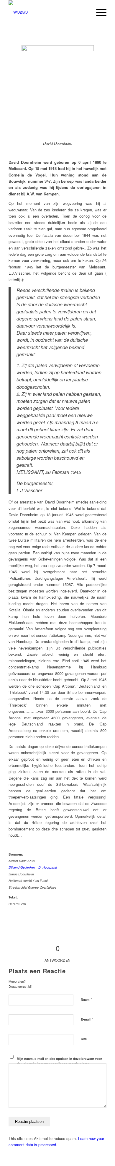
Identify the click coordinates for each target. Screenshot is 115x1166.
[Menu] (98, 12)
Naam (86, 999)
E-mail (87, 1019)
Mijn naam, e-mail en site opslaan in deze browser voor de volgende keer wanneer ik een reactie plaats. (59, 1061)
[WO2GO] (48, 12)
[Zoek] (84, 12)
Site (84, 1039)
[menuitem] (84, 12)
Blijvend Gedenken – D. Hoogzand (33, 867)
